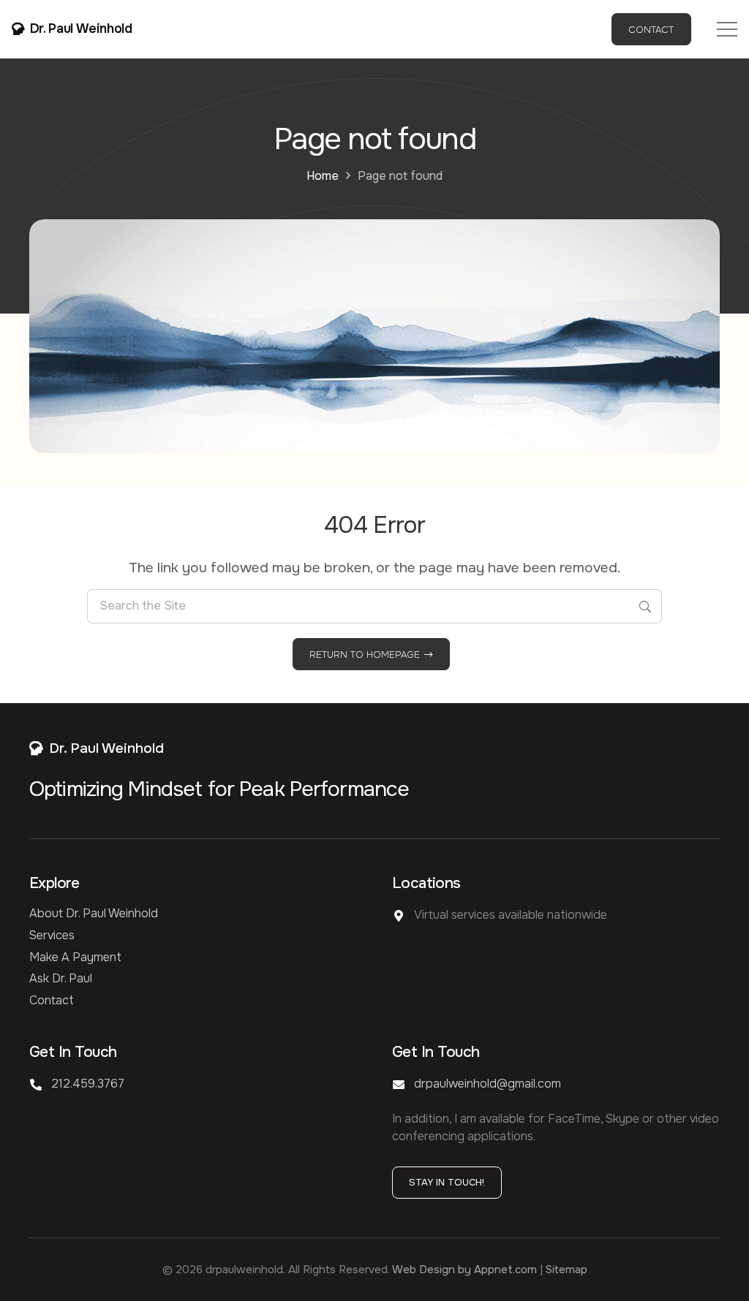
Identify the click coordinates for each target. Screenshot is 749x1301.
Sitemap (566, 1269)
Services (52, 935)
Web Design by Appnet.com (464, 1269)
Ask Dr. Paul (60, 978)
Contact (51, 1000)
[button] (727, 29)
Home (322, 175)
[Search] (644, 606)
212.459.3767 (87, 1083)
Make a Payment (75, 957)
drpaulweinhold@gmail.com (487, 1083)
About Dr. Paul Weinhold (93, 913)
